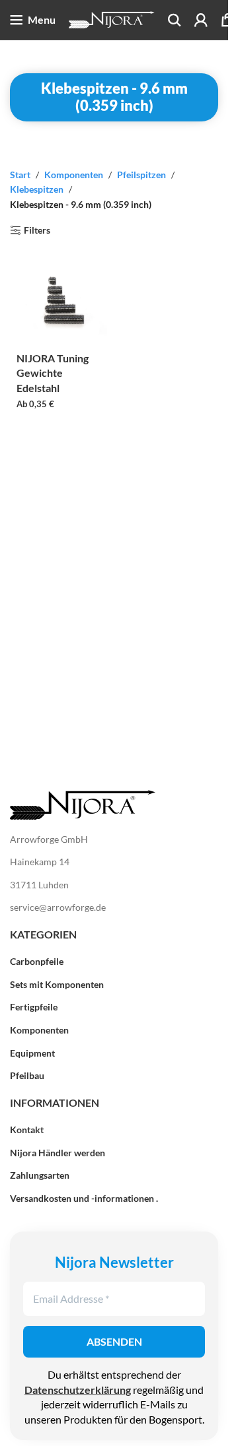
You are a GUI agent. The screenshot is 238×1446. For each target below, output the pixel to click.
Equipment (32, 1053)
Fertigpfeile (34, 1006)
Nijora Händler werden (57, 1152)
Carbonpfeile (36, 961)
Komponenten (73, 174)
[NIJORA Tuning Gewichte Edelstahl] (62, 301)
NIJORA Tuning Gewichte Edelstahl (53, 373)
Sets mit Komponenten (57, 984)
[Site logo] (112, 18)
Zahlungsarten (39, 1175)
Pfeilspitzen (141, 174)
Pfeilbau (27, 1075)
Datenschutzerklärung (77, 1389)
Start (20, 174)
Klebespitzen (36, 189)
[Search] (174, 20)
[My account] (201, 20)
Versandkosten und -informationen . (84, 1198)
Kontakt (27, 1129)
